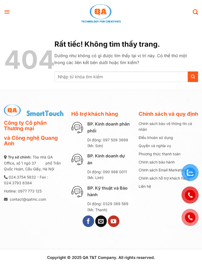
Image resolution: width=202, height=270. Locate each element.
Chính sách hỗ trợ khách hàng (164, 178)
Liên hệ (145, 186)
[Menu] (7, 12)
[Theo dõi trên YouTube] (113, 221)
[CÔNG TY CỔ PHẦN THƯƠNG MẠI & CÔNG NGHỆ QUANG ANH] (101, 12)
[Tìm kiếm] (195, 12)
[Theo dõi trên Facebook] (88, 221)
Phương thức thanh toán (159, 154)
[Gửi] (193, 76)
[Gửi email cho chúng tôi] (101, 221)
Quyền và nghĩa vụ (155, 145)
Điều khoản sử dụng (156, 137)
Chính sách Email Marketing (162, 170)
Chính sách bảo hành (157, 162)
